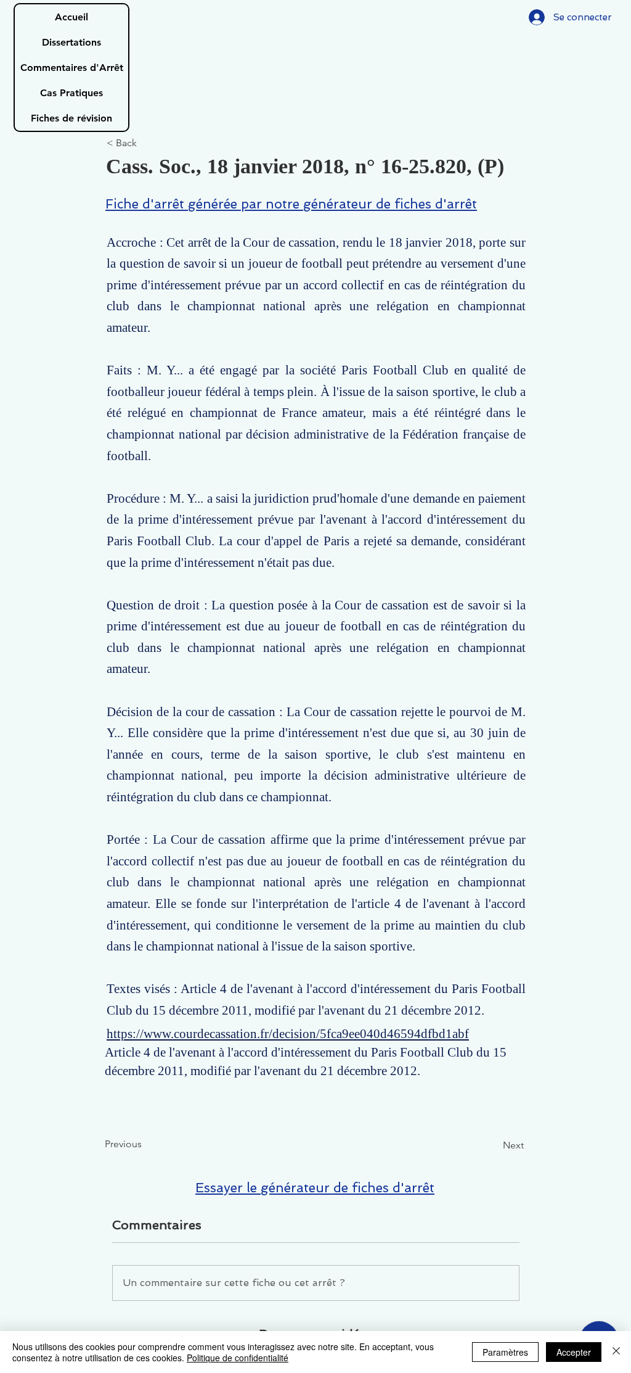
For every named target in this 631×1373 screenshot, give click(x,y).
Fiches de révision (71, 118)
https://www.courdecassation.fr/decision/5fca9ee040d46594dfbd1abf (288, 1033)
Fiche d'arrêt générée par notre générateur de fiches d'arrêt (291, 204)
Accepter (573, 1352)
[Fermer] (616, 1352)
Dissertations (71, 42)
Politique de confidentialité (237, 1357)
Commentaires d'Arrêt (71, 67)
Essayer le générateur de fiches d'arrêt (314, 1187)
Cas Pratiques (71, 93)
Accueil (71, 17)
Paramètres (505, 1352)
